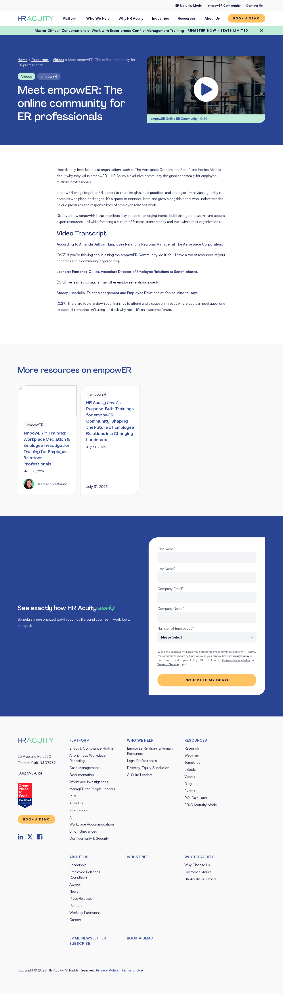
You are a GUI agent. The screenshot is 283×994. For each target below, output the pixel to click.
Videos (58, 59)
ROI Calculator (195, 798)
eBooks (190, 769)
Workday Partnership (85, 912)
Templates (192, 762)
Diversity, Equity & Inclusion (148, 767)
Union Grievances (83, 831)
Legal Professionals (142, 760)
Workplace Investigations (88, 782)
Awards (75, 884)
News (73, 891)
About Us (212, 18)
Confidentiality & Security (89, 838)
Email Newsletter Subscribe (87, 941)
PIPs (72, 796)
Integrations (78, 810)
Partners (75, 905)
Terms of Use (132, 970)
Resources (187, 18)
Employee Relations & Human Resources (150, 751)
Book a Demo (140, 938)
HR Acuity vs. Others (200, 879)
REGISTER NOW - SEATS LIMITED (217, 30)
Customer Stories (198, 872)
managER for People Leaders (92, 789)
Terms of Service (168, 664)
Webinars (191, 755)
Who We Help (98, 18)
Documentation (81, 775)
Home (22, 59)
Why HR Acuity (131, 18)
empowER (49, 76)
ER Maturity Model (189, 5)
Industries (160, 18)
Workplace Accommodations (92, 824)
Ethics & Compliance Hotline (91, 748)
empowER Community (224, 5)
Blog (188, 783)
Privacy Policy (107, 970)
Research (191, 748)
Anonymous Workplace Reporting (87, 758)
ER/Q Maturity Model (201, 805)
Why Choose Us (197, 865)
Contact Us (254, 5)
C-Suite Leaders (139, 775)
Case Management (84, 767)
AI (71, 817)
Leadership (77, 865)
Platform (70, 18)
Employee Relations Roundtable (84, 874)
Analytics (76, 803)
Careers (75, 919)
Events (189, 790)
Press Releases (80, 898)
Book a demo (246, 18)
